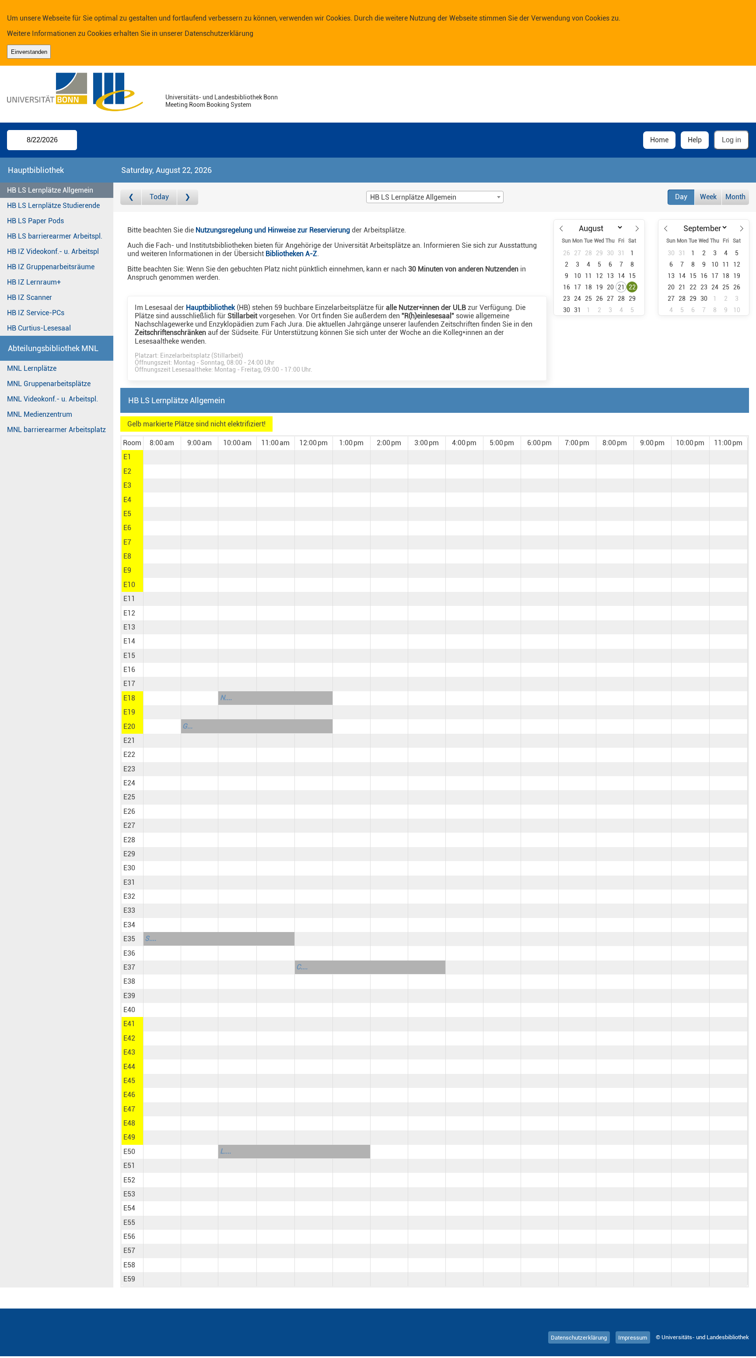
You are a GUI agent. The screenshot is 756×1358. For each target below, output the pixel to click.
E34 (129, 925)
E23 (129, 769)
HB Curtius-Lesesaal (39, 328)
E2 (127, 471)
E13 (129, 627)
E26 (129, 811)
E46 (129, 1095)
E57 (129, 1250)
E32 (129, 896)
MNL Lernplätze (31, 368)
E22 (129, 754)
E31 (129, 882)
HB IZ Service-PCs (35, 313)
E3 (127, 485)
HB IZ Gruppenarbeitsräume (50, 267)
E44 (129, 1066)
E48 (129, 1123)
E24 (129, 783)
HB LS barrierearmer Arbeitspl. (54, 236)
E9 (127, 570)
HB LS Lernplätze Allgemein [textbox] (413, 197)
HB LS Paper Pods (35, 221)
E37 (129, 967)
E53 (129, 1194)
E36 (129, 953)
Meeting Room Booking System (208, 105)
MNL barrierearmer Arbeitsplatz (56, 430)
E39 (129, 996)
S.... (150, 938)
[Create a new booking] (162, 457)
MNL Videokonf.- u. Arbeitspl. (52, 399)
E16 (129, 669)
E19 (129, 712)
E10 (129, 584)
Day (681, 197)
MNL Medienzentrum (39, 414)
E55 (129, 1222)
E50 (129, 1151)
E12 (129, 613)
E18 (129, 698)
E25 (129, 797)
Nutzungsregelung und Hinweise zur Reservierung (273, 230)
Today (159, 197)
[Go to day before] (131, 197)
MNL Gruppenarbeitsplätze (49, 384)
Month (735, 197)
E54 (129, 1208)
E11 (129, 599)
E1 (127, 457)
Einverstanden (29, 52)
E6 (127, 528)
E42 (129, 1038)
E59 (129, 1279)
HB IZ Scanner (29, 297)
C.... (302, 967)
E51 (129, 1165)
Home (659, 140)
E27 (129, 825)
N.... (226, 697)
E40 (129, 1010)
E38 (129, 981)
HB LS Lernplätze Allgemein (50, 190)
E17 (129, 683)
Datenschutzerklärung (219, 33)
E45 (129, 1081)
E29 (129, 854)
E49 (129, 1137)
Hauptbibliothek (210, 307)
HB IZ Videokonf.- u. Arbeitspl (53, 251)
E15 (129, 655)
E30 (129, 868)
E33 (129, 910)
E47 (129, 1109)
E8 (127, 556)
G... (187, 726)
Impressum (632, 1337)
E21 (129, 740)
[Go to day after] (187, 197)
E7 (127, 542)
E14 (129, 641)
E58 (129, 1265)
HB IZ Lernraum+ (34, 282)
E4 (127, 500)
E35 (129, 939)
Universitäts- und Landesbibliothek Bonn (221, 97)
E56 (129, 1236)
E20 (129, 726)
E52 (129, 1180)
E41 (129, 1024)
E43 (129, 1052)
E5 (127, 514)
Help (695, 140)
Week (708, 197)
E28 (129, 840)
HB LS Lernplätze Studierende (53, 205)
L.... (225, 1151)
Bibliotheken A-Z (291, 254)
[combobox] (435, 197)
